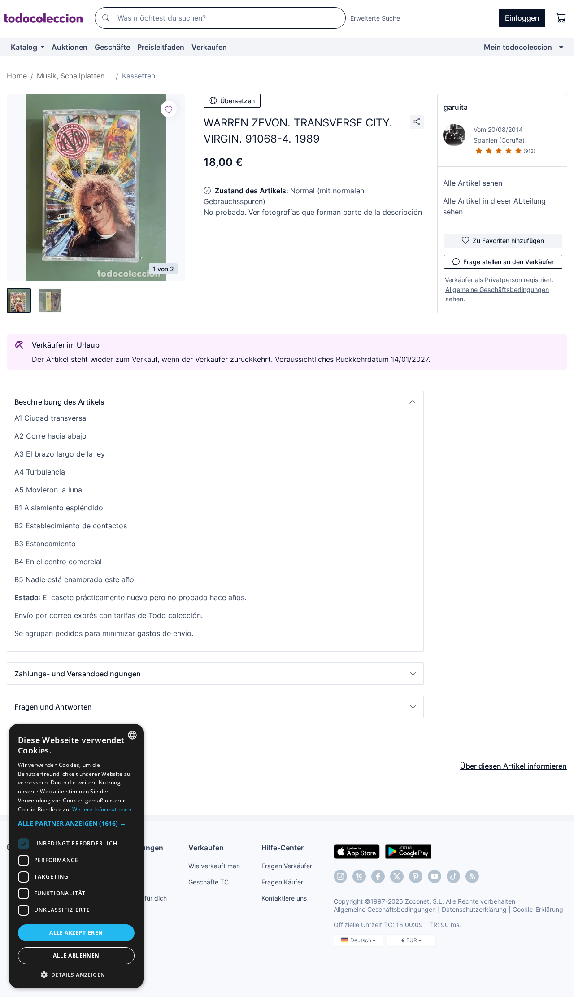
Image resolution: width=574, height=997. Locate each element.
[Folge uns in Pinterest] (415, 876)
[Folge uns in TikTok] (453, 876)
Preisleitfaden (160, 47)
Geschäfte (112, 47)
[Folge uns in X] (397, 876)
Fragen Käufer (282, 882)
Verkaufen (209, 47)
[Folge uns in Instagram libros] (359, 876)
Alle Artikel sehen (472, 183)
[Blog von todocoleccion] (472, 876)
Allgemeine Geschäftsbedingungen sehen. (497, 294)
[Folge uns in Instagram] (340, 876)
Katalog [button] (25, 47)
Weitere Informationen (101, 809)
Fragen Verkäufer (286, 866)
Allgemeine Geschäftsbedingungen (385, 909)
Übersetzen (237, 100)
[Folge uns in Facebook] (378, 876)
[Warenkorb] (561, 18)
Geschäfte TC (208, 882)
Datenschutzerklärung (474, 909)
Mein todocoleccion (518, 47)
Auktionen (69, 47)
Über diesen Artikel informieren (513, 766)
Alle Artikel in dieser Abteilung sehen (494, 206)
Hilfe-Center (282, 847)
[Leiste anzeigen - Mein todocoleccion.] (561, 47)
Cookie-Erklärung (538, 909)
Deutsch (361, 940)
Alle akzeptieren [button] (76, 932)
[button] (215, 401)
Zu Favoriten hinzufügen (508, 240)
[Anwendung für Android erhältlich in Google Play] (408, 850)
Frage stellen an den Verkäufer (508, 262)
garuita (456, 107)
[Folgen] (169, 109)
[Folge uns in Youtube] (434, 876)
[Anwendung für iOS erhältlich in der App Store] (357, 850)
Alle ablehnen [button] (76, 955)
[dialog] (76, 856)
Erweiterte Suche (375, 18)
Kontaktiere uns (284, 898)
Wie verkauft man (214, 866)
